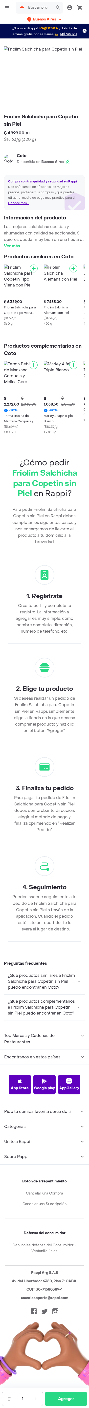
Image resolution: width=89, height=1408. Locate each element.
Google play (44, 1088)
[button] (44, 19)
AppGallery (69, 1088)
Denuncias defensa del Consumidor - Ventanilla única (44, 1248)
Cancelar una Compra (44, 1193)
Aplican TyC (68, 34)
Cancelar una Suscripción (44, 1204)
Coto (21, 155)
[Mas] (36, 1399)
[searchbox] (39, 8)
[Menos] (9, 1399)
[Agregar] (34, 268)
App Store (20, 1088)
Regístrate (48, 28)
